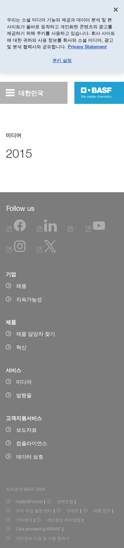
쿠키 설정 (62, 60)
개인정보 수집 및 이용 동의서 (43, 538)
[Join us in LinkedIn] (47, 229)
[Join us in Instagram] (16, 250)
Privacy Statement (87, 46)
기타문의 (24, 519)
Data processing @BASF (38, 528)
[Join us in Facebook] (16, 229)
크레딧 (72, 510)
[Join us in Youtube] (95, 229)
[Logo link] (96, 92)
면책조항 (65, 501)
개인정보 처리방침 (64, 519)
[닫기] (115, 9)
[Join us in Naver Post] (71, 229)
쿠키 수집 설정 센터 (34, 510)
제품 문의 (102, 510)
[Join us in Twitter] (46, 250)
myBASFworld (29, 501)
